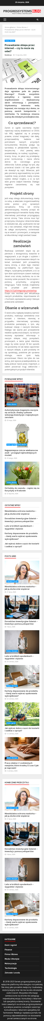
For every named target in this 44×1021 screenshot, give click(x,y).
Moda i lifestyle (12, 651)
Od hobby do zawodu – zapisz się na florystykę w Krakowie (22, 473)
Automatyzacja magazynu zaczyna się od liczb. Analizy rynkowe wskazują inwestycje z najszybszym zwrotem (22, 395)
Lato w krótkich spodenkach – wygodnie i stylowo (22, 642)
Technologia (11, 968)
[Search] (37, 19)
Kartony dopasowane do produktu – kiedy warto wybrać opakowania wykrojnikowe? (21, 536)
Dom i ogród (11, 444)
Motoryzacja (11, 963)
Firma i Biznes (9, 41)
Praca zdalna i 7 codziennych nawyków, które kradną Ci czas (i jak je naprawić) (22, 749)
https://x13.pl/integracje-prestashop (21, 290)
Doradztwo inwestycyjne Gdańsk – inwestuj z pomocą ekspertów (22, 607)
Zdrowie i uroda (12, 581)
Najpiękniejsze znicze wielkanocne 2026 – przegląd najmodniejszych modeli (22, 435)
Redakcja (8, 55)
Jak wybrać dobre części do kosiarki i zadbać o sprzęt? (22, 714)
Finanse (9, 616)
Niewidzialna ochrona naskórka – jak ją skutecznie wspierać (22, 572)
